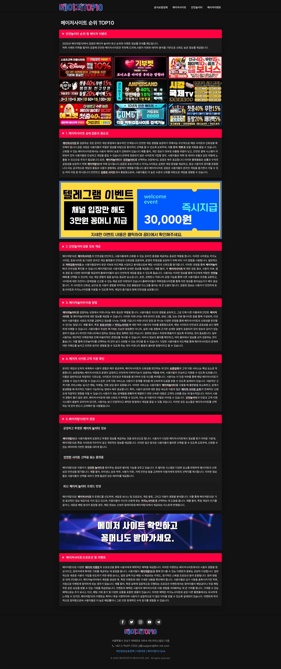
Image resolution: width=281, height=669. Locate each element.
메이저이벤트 (214, 7)
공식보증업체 (161, 7)
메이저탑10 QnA (156, 651)
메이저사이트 (179, 7)
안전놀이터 (196, 7)
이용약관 (140, 651)
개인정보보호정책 (125, 651)
